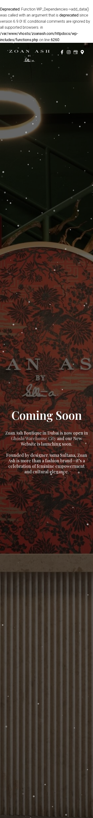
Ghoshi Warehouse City (33, 438)
